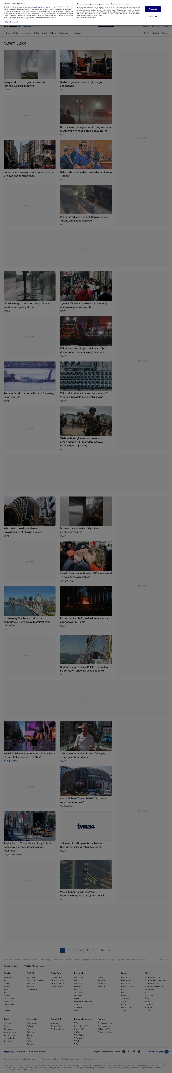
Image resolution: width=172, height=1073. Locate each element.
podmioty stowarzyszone (42, 7)
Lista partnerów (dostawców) (86, 17)
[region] (86, 13)
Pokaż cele (152, 16)
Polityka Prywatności (11, 22)
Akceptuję (153, 9)
